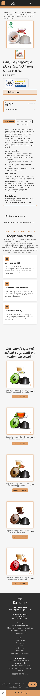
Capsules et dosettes (20, 625)
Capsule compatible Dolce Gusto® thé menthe (17, 438)
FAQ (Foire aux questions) (20, 653)
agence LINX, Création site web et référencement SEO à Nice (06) (22, 687)
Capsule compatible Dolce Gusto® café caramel (17, 578)
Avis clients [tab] (21, 124)
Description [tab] (9, 121)
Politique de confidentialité (20, 666)
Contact (20, 671)
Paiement (20, 648)
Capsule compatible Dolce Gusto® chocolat (17, 531)
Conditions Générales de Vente (20, 660)
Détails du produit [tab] (24, 121)
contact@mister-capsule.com (20, 610)
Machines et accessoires (20, 630)
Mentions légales (20, 663)
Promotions (20, 643)
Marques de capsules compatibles (20, 628)
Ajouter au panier (22, 693)
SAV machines (20, 651)
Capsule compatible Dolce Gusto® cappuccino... (17, 485)
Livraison (20, 645)
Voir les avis (20, 85)
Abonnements (20, 633)
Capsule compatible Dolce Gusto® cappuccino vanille (17, 391)
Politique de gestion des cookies (20, 668)
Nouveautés (20, 640)
